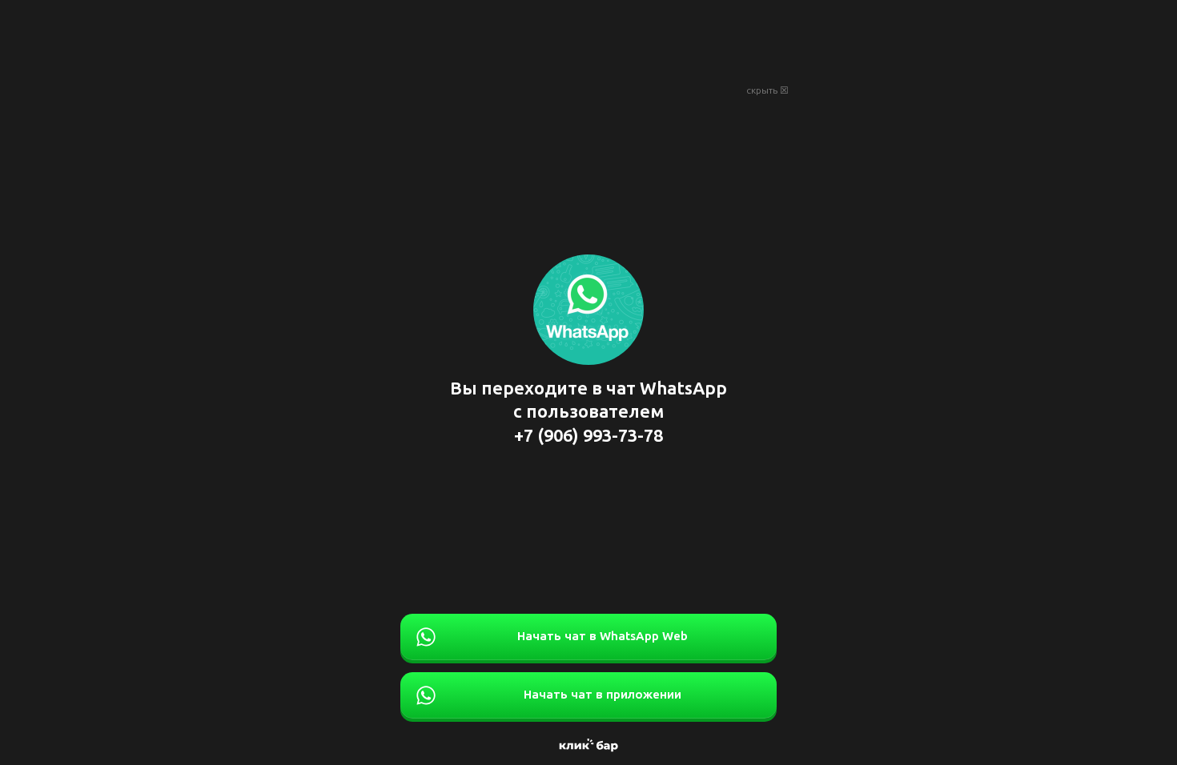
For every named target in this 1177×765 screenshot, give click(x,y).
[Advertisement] (588, 40)
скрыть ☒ (767, 90)
